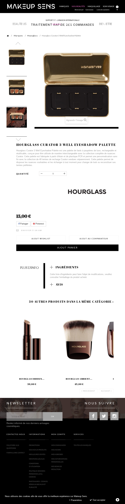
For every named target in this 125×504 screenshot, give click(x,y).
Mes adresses (57, 454)
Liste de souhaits (103, 10)
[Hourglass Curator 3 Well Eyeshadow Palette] (17, 57)
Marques (18, 35)
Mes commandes (58, 445)
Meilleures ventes (37, 454)
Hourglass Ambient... (79, 379)
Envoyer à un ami (31, 230)
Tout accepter (98, 500)
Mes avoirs (56, 450)
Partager (24, 223)
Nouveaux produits (37, 450)
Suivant (105, 391)
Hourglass (32, 35)
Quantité (22, 174)
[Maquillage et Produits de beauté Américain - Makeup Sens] (31, 6)
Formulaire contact (16, 453)
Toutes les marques (82, 445)
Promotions (34, 445)
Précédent (89, 391)
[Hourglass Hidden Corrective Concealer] (32, 340)
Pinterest (39, 223)
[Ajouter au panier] (60, 321)
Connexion (89, 10)
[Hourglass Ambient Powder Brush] (79, 340)
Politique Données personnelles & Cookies (37, 474)
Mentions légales (36, 459)
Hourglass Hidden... (31, 379)
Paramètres (76, 500)
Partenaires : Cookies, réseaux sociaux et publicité (38, 484)
